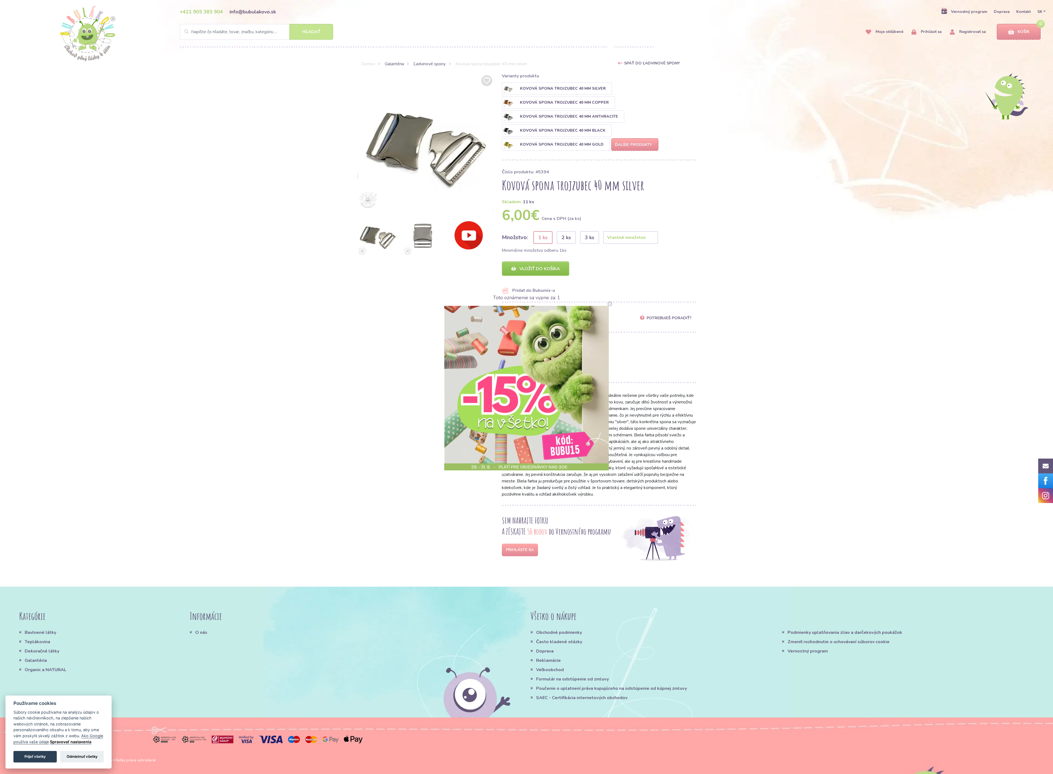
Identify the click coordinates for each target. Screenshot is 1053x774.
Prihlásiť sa (931, 31)
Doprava (1002, 11)
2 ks (566, 237)
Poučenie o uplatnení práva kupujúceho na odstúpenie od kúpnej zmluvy (611, 688)
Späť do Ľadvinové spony (652, 63)
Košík (1023, 31)
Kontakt (1023, 11)
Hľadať (311, 32)
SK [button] (1039, 11)
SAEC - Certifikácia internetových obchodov (581, 698)
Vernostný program (969, 11)
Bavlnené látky (40, 632)
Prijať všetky (35, 756)
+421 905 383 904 (201, 12)
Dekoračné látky (42, 651)
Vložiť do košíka (539, 269)
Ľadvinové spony (430, 64)
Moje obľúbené (888, 31)
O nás (201, 632)
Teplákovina (37, 642)
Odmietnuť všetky (82, 756)
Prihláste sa (520, 549)
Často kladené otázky (559, 642)
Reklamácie (548, 660)
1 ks (543, 237)
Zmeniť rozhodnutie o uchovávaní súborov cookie (839, 642)
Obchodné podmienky (559, 632)
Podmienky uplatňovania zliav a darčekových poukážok (845, 632)
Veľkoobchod (550, 670)
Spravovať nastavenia (70, 741)
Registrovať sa (972, 31)
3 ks (589, 237)
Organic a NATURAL (45, 670)
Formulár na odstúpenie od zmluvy (572, 679)
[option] (425, 142)
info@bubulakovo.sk (253, 12)
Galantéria (394, 64)
